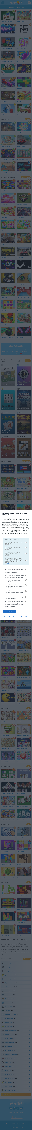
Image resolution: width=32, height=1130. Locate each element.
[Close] (29, 513)
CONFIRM (9, 611)
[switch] (26, 542)
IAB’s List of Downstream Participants (18, 535)
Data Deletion (7, 616)
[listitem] (16, 539)
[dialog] (16, 565)
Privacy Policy (24, 616)
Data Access (16, 616)
